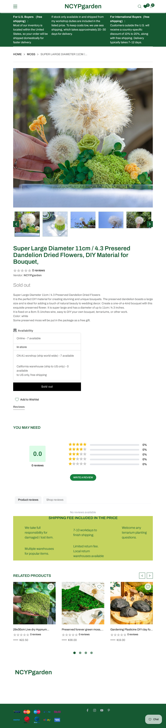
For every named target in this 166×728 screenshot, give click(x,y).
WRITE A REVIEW (83, 477)
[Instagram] (94, 710)
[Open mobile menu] (15, 6)
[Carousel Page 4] (91, 653)
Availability (25, 330)
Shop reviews (54, 499)
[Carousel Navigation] (146, 576)
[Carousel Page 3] (86, 653)
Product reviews (28, 499)
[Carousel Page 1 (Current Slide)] (74, 653)
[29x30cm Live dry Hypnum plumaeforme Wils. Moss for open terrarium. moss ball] (34, 603)
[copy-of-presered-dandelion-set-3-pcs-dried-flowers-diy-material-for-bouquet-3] (119, 333)
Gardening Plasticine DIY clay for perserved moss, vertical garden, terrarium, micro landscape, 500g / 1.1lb (131, 630)
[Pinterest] (108, 710)
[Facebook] (87, 710)
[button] (83, 270)
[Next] (150, 224)
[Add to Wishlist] (51, 587)
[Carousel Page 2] (80, 653)
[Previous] (16, 224)
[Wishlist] (145, 6)
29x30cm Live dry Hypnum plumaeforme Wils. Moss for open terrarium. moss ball (34, 630)
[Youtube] (101, 710)
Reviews (19, 406)
